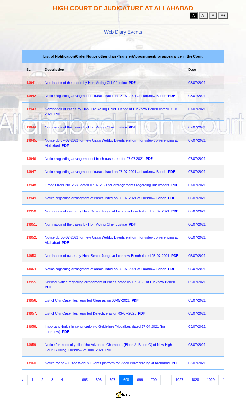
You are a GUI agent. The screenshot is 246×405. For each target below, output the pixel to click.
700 (154, 380)
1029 (211, 380)
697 (112, 380)
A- (203, 15)
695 (85, 380)
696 (99, 380)
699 (140, 380)
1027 (179, 380)
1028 (195, 380)
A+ (223, 15)
